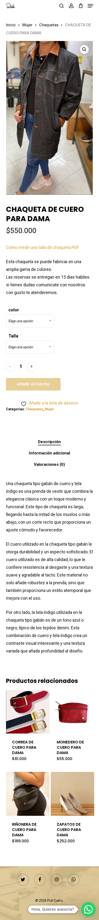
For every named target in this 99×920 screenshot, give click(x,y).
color (13, 309)
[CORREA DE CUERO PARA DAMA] (28, 712)
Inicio (11, 25)
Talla (13, 335)
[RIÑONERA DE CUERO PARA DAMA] (28, 794)
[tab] (49, 441)
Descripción (49, 441)
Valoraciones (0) (49, 464)
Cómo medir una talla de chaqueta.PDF (42, 247)
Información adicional (49, 453)
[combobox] (30, 321)
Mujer (27, 25)
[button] (90, 5)
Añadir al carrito (33, 384)
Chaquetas (48, 25)
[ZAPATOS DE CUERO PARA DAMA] (72, 794)
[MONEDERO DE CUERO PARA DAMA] (72, 712)
